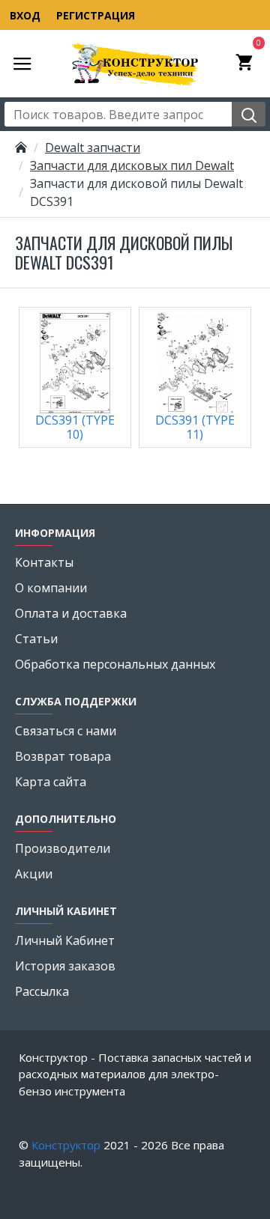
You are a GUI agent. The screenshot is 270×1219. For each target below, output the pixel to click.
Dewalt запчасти (92, 147)
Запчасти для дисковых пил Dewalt (132, 165)
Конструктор (66, 1144)
